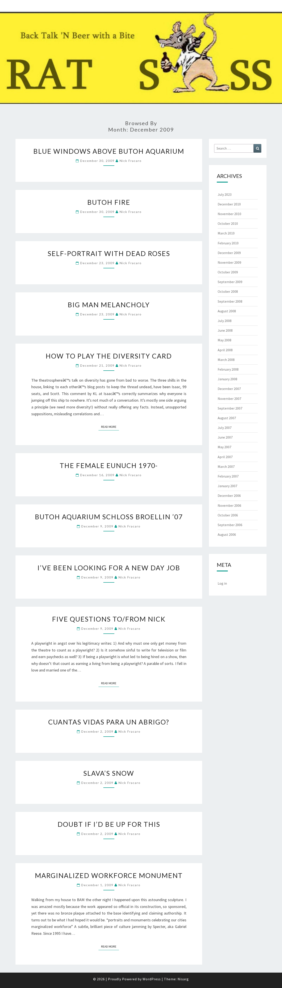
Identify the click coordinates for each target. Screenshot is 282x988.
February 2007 (228, 476)
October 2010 (228, 223)
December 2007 (229, 388)
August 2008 (227, 311)
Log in (222, 583)
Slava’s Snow (108, 773)
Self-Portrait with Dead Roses (109, 253)
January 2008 (227, 379)
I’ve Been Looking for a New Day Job (108, 568)
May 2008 (224, 340)
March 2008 (226, 359)
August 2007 (227, 418)
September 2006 (230, 525)
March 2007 (226, 466)
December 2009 (229, 253)
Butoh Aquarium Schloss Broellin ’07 (109, 517)
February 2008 (228, 369)
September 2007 (230, 408)
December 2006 (229, 495)
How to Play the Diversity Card (109, 356)
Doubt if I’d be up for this (109, 824)
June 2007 (225, 437)
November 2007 (229, 398)
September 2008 (230, 301)
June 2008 (225, 330)
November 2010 (229, 214)
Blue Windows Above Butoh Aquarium (108, 151)
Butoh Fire (108, 202)
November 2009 (229, 262)
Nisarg (183, 979)
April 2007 (225, 457)
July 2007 (225, 427)
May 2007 (224, 447)
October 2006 (228, 515)
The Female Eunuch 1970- (109, 465)
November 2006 (229, 505)
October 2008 (228, 291)
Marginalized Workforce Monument (109, 875)
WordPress (152, 979)
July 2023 (225, 194)
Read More (110, 426)
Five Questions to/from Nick (108, 619)
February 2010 (228, 243)
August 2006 (227, 534)
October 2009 (228, 272)
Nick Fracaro (131, 161)
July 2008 (225, 320)
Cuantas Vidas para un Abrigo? (108, 722)
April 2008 (225, 350)
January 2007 (227, 486)
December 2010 (229, 204)
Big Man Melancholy (109, 305)
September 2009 (230, 282)
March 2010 (226, 233)
